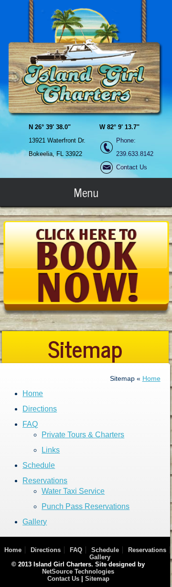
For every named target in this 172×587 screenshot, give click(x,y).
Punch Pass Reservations (85, 506)
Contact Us (131, 167)
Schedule (38, 465)
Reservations (44, 480)
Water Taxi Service (73, 491)
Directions (39, 409)
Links (51, 450)
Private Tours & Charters (83, 435)
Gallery (34, 522)
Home (151, 378)
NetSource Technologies (78, 571)
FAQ (30, 424)
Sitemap (97, 578)
